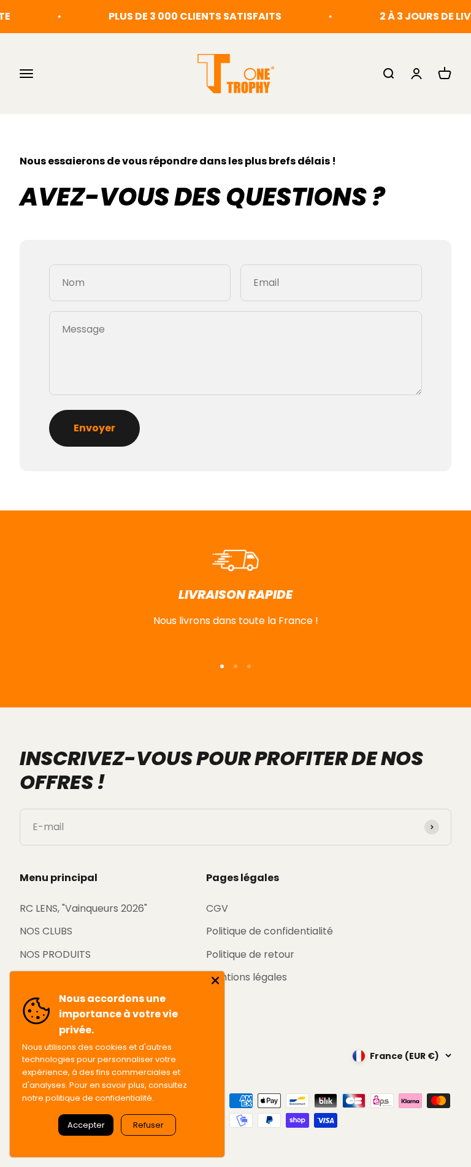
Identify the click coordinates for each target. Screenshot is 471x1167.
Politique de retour (250, 954)
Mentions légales (246, 977)
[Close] (215, 980)
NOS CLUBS (46, 931)
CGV (217, 908)
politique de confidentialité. (99, 1098)
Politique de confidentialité (269, 931)
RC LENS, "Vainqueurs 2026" (83, 908)
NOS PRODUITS (55, 954)
